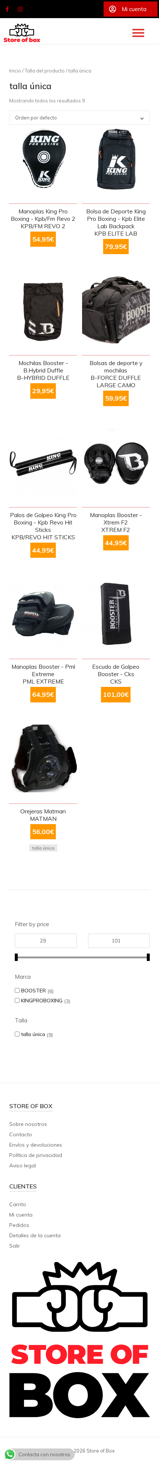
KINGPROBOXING (41, 1000)
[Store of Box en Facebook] (7, 9)
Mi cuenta (21, 1214)
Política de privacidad (35, 1155)
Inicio (15, 71)
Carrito (17, 1204)
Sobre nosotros (28, 1124)
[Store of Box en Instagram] (20, 9)
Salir (14, 1245)
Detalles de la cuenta (35, 1235)
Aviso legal (22, 1165)
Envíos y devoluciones (35, 1144)
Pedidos (19, 1225)
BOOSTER (33, 990)
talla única (33, 1034)
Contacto (20, 1134)
